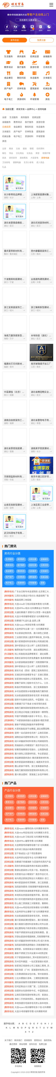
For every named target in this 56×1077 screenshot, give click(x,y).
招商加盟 (36, 117)
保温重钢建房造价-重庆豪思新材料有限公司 (33, 758)
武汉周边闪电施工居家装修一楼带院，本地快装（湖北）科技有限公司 (33, 712)
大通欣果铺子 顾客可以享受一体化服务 (33, 612)
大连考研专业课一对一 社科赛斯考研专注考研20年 (33, 629)
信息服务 (40, 127)
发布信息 (14, 40)
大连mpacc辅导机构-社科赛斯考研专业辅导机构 (33, 828)
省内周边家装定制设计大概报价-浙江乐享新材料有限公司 (33, 878)
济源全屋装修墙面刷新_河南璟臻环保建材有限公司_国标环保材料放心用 (33, 936)
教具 (11, 149)
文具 (18, 149)
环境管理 (40, 136)
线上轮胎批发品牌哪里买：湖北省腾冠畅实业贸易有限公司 (33, 654)
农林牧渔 (29, 132)
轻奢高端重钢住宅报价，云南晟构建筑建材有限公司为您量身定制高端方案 (33, 749)
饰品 (11, 153)
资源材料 (29, 136)
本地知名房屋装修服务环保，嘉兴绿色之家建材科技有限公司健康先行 (33, 895)
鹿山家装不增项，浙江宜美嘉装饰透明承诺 (33, 766)
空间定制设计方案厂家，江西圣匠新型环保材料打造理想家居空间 (33, 986)
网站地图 (23, 1044)
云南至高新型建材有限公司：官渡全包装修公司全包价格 (33, 995)
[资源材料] (9, 720)
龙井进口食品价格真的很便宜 (28, 849)
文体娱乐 (6, 132)
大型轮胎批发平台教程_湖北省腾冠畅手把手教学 (33, 729)
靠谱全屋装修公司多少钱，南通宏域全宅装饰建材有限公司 (33, 870)
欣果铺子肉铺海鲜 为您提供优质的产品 (33, 862)
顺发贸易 (20, 109)
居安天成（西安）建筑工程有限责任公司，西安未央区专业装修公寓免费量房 (33, 670)
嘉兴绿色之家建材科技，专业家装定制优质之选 (33, 753)
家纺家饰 (13, 158)
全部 (4, 117)
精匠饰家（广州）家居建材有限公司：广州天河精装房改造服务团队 (33, 970)
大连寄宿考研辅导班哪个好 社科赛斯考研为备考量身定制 (33, 845)
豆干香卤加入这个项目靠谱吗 (28, 853)
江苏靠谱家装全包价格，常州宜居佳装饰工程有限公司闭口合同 (33, 974)
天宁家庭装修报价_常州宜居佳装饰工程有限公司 (33, 957)
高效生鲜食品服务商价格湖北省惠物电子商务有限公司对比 (33, 866)
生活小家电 (28, 162)
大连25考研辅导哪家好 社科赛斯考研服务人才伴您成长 (33, 616)
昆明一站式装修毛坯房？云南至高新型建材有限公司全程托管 (33, 733)
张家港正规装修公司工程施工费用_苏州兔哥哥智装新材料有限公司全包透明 (33, 965)
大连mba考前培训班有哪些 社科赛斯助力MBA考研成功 (33, 907)
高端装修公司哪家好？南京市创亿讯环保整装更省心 (33, 745)
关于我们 (8, 1040)
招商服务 (28, 1040)
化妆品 (30, 153)
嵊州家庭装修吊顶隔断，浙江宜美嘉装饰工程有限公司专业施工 (33, 882)
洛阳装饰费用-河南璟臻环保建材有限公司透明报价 (33, 886)
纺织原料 (40, 149)
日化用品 (20, 153)
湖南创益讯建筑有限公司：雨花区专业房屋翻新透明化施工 (33, 737)
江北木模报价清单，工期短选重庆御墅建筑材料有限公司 (33, 978)
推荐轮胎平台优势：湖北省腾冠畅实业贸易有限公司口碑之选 (33, 650)
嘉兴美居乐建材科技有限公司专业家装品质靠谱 (33, 924)
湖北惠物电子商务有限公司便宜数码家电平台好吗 (33, 928)
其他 (4, 141)
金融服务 (6, 122)
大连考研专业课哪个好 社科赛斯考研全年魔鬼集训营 (33, 911)
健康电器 (17, 162)
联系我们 (18, 1040)
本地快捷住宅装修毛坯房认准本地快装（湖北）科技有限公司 (33, 1003)
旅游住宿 (40, 122)
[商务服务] (9, 595)
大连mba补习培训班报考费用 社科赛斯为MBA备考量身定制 (33, 604)
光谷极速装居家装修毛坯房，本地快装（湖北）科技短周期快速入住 (33, 916)
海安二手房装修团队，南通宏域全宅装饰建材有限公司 (33, 999)
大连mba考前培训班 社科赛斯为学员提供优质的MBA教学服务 (33, 832)
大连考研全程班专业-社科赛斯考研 (31, 857)
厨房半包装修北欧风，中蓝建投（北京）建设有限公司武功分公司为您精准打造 (33, 699)
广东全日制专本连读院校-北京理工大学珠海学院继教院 (33, 591)
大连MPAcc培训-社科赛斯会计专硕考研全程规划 (33, 608)
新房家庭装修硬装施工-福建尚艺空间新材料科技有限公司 (33, 762)
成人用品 (40, 162)
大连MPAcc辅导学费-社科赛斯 (29, 841)
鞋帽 (32, 149)
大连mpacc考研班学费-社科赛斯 (30, 625)
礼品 (4, 167)
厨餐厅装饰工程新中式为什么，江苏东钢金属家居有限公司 (33, 683)
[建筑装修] (9, 633)
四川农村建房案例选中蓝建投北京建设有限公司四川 (33, 899)
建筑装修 (40, 132)
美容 (37, 153)
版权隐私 (48, 1040)
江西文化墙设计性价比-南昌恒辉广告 (32, 595)
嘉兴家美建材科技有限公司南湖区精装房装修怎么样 (33, 641)
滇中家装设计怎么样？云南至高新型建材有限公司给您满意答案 (33, 666)
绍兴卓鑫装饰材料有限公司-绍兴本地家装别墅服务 (33, 941)
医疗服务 (29, 122)
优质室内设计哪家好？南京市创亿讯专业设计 (33, 874)
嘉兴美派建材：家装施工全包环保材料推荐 (33, 774)
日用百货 (6, 127)
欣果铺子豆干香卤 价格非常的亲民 (31, 704)
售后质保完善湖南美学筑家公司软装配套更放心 (33, 891)
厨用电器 (42, 109)
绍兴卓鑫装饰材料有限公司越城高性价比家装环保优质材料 (33, 741)
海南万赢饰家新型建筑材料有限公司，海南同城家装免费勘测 (33, 770)
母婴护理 (46, 153)
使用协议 (38, 1040)
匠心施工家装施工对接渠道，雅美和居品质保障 (33, 903)
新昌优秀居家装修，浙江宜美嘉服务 (31, 687)
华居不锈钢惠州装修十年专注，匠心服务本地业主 (33, 716)
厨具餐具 (24, 158)
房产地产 (18, 132)
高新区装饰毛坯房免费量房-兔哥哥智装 (33, 658)
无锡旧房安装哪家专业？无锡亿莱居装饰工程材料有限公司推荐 (33, 674)
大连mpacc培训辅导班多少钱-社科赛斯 (33, 1007)
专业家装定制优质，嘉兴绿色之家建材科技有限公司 (33, 633)
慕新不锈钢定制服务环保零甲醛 (29, 724)
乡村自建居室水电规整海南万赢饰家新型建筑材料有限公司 (33, 691)
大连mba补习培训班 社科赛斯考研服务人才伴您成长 (33, 837)
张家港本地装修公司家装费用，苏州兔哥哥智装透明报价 (33, 679)
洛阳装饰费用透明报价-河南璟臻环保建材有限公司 (33, 945)
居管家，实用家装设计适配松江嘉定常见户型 (33, 949)
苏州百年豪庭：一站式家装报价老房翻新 (33, 961)
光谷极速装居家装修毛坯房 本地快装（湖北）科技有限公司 (33, 695)
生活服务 (13, 117)
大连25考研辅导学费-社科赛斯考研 (31, 1011)
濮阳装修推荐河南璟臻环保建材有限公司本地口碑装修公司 (33, 982)
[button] (23, 29)
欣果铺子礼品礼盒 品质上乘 (27, 620)
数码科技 (29, 127)
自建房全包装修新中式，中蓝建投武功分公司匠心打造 (33, 990)
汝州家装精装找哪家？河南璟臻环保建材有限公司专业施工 (33, 662)
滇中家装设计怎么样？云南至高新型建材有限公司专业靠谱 (33, 645)
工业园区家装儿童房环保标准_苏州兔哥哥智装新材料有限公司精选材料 (33, 637)
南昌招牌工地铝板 (23, 600)
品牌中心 (31, 109)
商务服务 (25, 117)
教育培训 (18, 122)
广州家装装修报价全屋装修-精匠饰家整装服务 (33, 720)
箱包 (4, 153)
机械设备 (6, 136)
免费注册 (41, 40)
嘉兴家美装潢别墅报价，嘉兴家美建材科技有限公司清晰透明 (33, 920)
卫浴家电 (6, 162)
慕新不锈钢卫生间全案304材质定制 (31, 953)
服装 (25, 149)
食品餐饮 (18, 127)
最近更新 (13, 1044)
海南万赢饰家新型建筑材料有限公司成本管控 (33, 708)
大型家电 (34, 158)
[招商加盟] (9, 612)
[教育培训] (9, 591)
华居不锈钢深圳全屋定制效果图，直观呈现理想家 (33, 932)
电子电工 (18, 136)
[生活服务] (9, 650)
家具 (4, 158)
